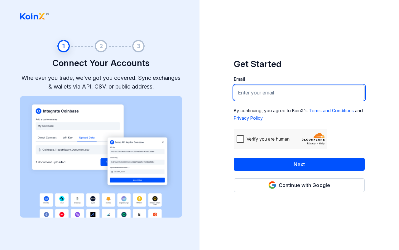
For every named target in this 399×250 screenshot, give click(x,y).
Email (239, 79)
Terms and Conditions (331, 110)
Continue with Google (304, 185)
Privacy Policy (248, 118)
